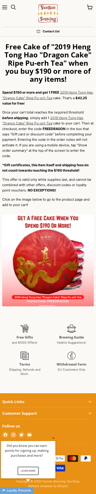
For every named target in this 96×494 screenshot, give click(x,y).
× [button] (53, 438)
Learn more (28, 471)
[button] (33, 490)
